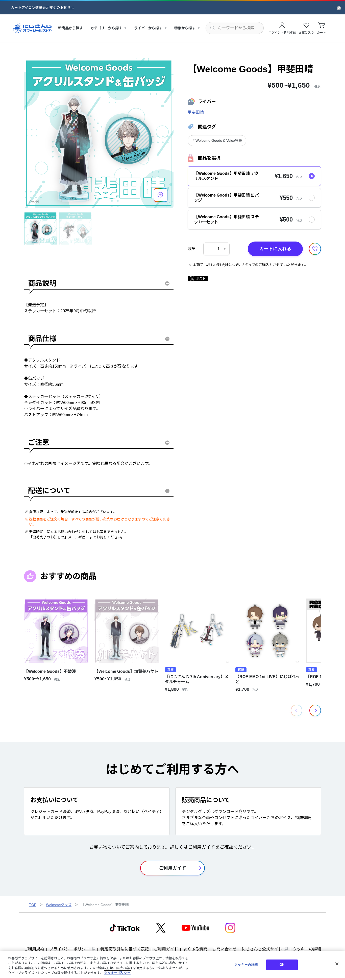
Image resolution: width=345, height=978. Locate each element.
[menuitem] (70, 28)
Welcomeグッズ (58, 905)
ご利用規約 (34, 949)
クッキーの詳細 (307, 949)
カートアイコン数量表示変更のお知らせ (42, 8)
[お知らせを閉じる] (339, 7)
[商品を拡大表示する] (160, 195)
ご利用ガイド (166, 949)
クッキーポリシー (117, 973)
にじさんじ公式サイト (262, 949)
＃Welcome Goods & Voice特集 (217, 140)
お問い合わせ (224, 949)
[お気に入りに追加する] (315, 249)
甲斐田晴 (196, 112)
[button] (315, 710)
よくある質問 (195, 949)
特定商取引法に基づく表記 (124, 949)
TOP (32, 905)
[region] (172, 964)
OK (282, 965)
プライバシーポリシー (69, 949)
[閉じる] (336, 963)
